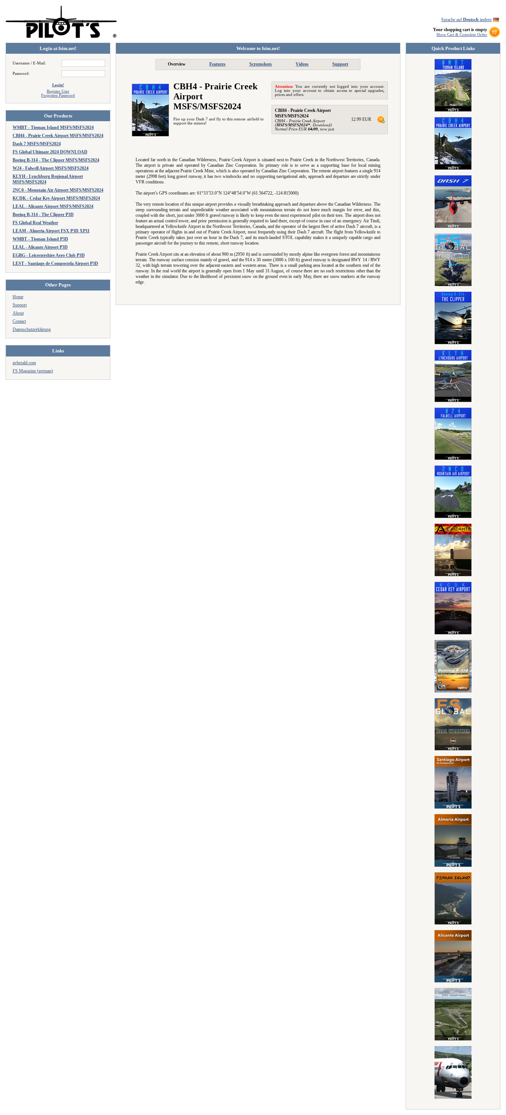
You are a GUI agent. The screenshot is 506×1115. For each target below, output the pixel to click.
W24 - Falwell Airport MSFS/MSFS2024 (51, 168)
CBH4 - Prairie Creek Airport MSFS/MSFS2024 (58, 135)
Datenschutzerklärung (32, 329)
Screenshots (260, 64)
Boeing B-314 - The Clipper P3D (43, 214)
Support (20, 305)
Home (18, 296)
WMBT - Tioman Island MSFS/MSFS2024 (53, 127)
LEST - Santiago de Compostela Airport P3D (55, 263)
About (18, 313)
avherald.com (24, 362)
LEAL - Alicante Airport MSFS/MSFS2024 (53, 206)
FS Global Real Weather (35, 222)
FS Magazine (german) (33, 371)
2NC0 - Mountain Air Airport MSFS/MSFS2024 (58, 190)
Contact (19, 321)
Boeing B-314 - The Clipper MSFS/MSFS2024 (56, 160)
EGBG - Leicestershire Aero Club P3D (49, 255)
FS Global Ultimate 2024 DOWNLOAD (50, 152)
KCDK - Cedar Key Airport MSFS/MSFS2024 (56, 198)
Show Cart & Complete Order (461, 35)
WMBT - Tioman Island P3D (40, 239)
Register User (58, 91)
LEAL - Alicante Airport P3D (40, 247)
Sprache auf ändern (466, 19)
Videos (302, 64)
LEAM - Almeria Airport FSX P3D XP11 (51, 230)
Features (217, 64)
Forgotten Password (58, 95)
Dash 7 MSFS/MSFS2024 (37, 143)
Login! (58, 85)
